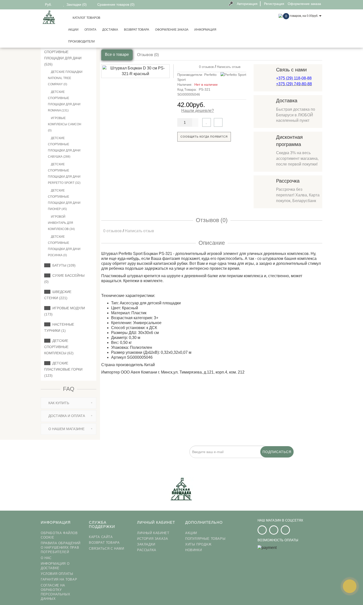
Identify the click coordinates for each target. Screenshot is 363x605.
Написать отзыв (229, 67)
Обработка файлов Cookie (59, 535)
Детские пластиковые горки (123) (63, 369)
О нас (46, 558)
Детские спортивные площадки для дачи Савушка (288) (64, 147)
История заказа (152, 539)
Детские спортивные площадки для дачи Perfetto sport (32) (64, 174)
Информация (205, 29)
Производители (81, 41)
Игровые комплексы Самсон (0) (64, 124)
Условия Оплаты (57, 574)
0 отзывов (205, 67)
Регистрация (274, 4)
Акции (73, 29)
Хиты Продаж (198, 544)
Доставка (110, 29)
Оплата (90, 29)
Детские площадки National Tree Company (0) (65, 78)
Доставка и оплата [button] (66, 416)
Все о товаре (117, 54)
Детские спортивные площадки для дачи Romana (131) (64, 101)
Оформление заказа (171, 29)
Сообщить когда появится (204, 136)
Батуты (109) (63, 265)
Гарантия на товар (59, 579)
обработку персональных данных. (191, 460)
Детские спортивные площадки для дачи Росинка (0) (64, 246)
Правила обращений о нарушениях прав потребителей (60, 547)
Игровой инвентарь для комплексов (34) (61, 223)
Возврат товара (136, 29)
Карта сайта (101, 537)
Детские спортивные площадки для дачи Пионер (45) (64, 200)
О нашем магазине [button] (65, 429)
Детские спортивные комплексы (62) (59, 347)
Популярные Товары (205, 539)
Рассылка (146, 550)
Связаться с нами (106, 548)
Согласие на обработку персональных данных (55, 592)
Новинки (193, 550)
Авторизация (247, 4)
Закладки (146, 544)
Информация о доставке (55, 566)
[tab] (68, 403)
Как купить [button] (58, 403)
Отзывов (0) (148, 55)
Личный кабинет (153, 533)
